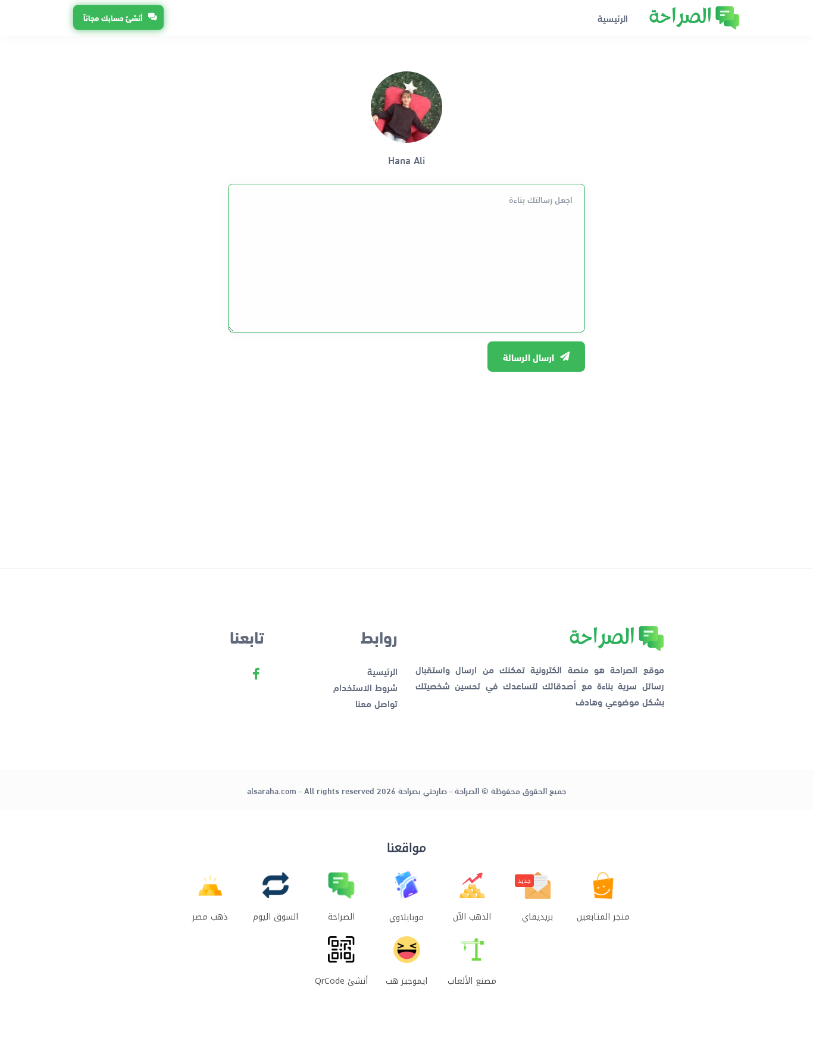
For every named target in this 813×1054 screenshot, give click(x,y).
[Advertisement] (406, 464)
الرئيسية (613, 17)
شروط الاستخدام (365, 687)
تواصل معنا (376, 703)
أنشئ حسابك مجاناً (112, 18)
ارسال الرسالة (528, 356)
